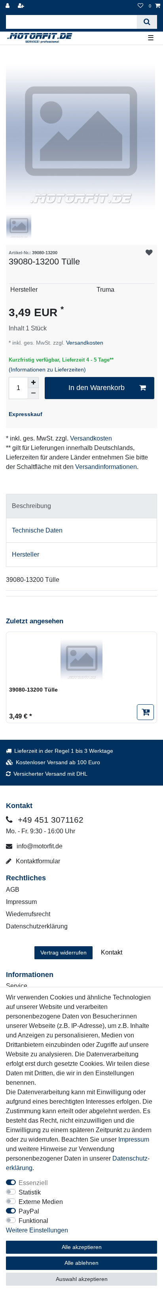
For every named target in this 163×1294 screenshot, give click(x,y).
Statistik (30, 1192)
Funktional (33, 1220)
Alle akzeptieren (82, 1247)
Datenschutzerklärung (37, 926)
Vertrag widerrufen (63, 952)
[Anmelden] (8, 6)
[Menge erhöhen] (33, 382)
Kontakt (111, 952)
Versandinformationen (106, 466)
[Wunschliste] (140, 6)
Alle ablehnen (81, 1263)
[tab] (81, 506)
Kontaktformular (37, 861)
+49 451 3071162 (49, 819)
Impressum (21, 901)
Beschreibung (31, 506)
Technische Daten (37, 530)
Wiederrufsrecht (28, 914)
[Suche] (147, 22)
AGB (12, 889)
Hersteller (25, 554)
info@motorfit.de (39, 846)
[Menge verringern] (33, 393)
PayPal (29, 1211)
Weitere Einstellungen (37, 1230)
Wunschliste (149, 253)
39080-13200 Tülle (33, 689)
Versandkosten (83, 342)
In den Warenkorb (96, 388)
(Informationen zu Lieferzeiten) (47, 369)
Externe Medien (41, 1201)
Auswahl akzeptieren (82, 1279)
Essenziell (33, 1183)
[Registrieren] (21, 6)
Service (16, 986)
